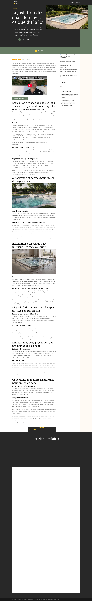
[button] (67, 54)
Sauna (72, 2)
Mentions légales (34, 599)
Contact (58, 599)
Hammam (78, 2)
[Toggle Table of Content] (25, 98)
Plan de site (53, 599)
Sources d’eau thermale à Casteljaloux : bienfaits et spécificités (32, 532)
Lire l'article (26, 39)
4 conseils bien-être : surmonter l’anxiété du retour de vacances (32, 484)
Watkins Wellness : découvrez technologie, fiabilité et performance (33, 582)
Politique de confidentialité (44, 599)
